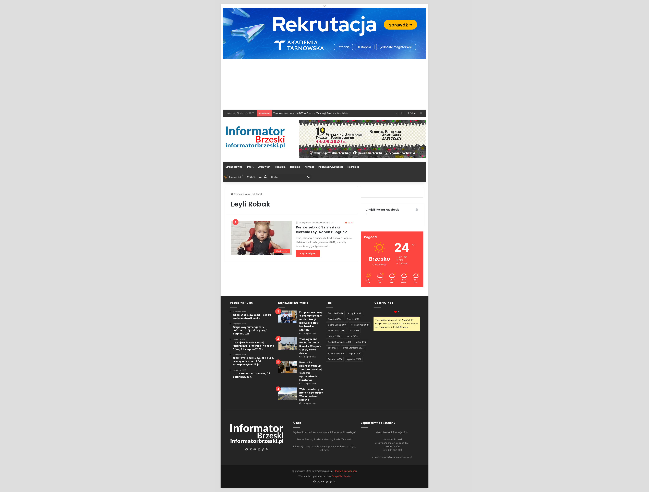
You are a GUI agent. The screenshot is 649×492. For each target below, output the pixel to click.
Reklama (295, 166)
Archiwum (264, 166)
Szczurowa (336, 353)
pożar (361, 342)
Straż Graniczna (353, 347)
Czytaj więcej (307, 253)
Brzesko (335, 319)
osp (354, 330)
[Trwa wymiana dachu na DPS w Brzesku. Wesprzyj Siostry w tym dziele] (287, 343)
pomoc (352, 336)
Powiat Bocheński (339, 342)
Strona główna (233, 166)
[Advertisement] (324, 84)
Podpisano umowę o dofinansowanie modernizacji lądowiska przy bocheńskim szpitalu (310, 321)
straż (333, 347)
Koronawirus (360, 324)
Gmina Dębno (337, 324)
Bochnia (335, 313)
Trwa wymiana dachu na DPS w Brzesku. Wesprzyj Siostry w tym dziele (310, 346)
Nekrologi (353, 166)
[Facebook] (247, 449)
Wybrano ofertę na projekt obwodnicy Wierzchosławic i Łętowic (306, 113)
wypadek (353, 359)
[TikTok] (263, 449)
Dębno (353, 319)
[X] (251, 449)
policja (334, 336)
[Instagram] (259, 449)
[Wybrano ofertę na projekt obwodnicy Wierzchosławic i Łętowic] (287, 393)
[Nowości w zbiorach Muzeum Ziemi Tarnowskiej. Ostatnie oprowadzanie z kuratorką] (287, 367)
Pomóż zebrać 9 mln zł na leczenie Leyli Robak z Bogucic (321, 229)
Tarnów (335, 359)
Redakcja (280, 166)
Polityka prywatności (330, 166)
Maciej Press (304, 222)
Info (249, 166)
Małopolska (336, 330)
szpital (355, 353)
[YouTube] (255, 449)
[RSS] (267, 449)
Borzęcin (354, 313)
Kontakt (309, 166)
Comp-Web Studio (341, 476)
